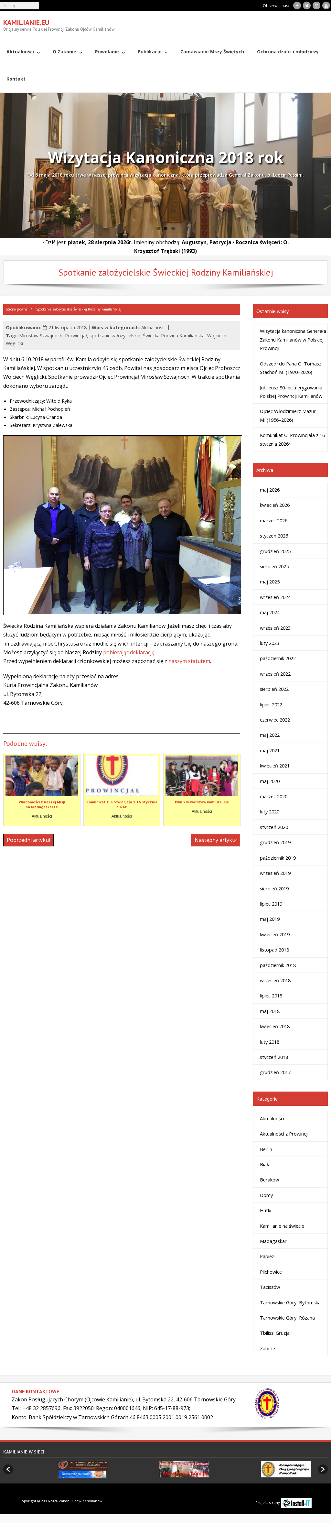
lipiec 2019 (271, 903)
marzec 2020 (273, 796)
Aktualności (153, 327)
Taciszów (270, 1287)
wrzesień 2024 (275, 597)
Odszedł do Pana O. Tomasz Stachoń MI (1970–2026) (290, 367)
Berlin (266, 1149)
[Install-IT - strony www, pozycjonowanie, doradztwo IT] (296, 1502)
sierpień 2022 (274, 689)
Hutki (265, 1210)
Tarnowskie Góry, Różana (287, 1317)
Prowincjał (76, 335)
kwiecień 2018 (275, 1026)
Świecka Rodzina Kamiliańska (174, 335)
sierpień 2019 (274, 888)
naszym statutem (189, 661)
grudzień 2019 (275, 842)
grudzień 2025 (275, 551)
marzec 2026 (273, 520)
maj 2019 (270, 919)
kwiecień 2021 (275, 765)
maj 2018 (270, 1011)
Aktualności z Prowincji (284, 1133)
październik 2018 (278, 965)
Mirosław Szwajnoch (40, 335)
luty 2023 (269, 643)
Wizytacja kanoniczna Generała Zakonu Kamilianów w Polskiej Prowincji (293, 339)
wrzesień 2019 (275, 873)
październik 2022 (278, 658)
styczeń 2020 (274, 827)
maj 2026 (270, 489)
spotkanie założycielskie (115, 335)
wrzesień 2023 (275, 628)
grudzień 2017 (275, 1072)
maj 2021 (270, 750)
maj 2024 (270, 612)
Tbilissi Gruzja (275, 1333)
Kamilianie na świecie (282, 1226)
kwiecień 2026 (275, 505)
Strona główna (16, 309)
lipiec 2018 (271, 995)
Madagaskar (273, 1241)
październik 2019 (278, 857)
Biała (265, 1164)
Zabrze (267, 1348)
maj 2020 (270, 781)
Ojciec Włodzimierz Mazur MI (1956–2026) (288, 415)
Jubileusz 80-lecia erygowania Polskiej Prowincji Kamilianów (291, 391)
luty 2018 (269, 1042)
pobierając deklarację (129, 652)
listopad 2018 (274, 949)
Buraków (269, 1179)
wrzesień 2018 (275, 980)
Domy (266, 1195)
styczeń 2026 (274, 535)
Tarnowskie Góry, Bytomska (290, 1302)
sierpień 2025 (274, 566)
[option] (64, 1469)
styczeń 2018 (274, 1057)
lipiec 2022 (271, 704)
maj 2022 (270, 735)
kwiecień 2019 (275, 934)
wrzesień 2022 (275, 673)
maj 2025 (270, 581)
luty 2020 (269, 811)
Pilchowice (271, 1271)
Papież (267, 1256)
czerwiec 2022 (275, 719)
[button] (8, 1469)
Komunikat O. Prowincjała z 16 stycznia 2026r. (292, 439)
